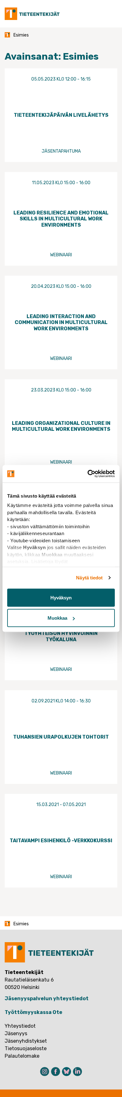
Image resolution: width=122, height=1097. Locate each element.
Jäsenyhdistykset (26, 1041)
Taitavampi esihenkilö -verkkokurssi (61, 841)
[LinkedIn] (77, 1071)
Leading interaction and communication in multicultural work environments (61, 322)
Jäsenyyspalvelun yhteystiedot (47, 998)
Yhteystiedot (20, 1026)
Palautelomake (22, 1056)
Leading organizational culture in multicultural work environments (61, 426)
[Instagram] (44, 1071)
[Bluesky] (66, 1071)
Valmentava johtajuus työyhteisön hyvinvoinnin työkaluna (61, 633)
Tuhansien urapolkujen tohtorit (61, 737)
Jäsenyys (16, 1033)
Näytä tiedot (89, 577)
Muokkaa (57, 618)
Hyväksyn (61, 597)
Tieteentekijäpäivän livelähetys (61, 115)
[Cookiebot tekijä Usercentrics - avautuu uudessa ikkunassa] (88, 474)
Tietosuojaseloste (26, 1048)
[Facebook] (55, 1071)
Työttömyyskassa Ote (33, 1012)
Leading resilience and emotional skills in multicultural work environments (61, 219)
